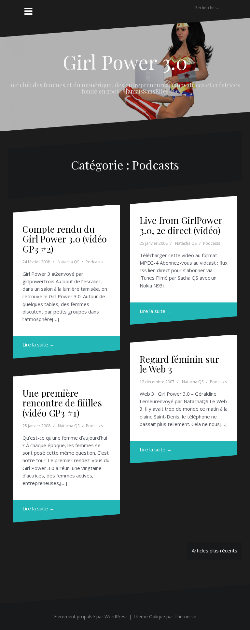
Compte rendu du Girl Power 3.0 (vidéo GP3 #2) (64, 239)
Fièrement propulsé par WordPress (91, 616)
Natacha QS (68, 262)
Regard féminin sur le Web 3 (179, 364)
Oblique (157, 616)
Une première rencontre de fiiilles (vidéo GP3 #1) (62, 403)
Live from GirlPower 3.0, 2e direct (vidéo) (181, 225)
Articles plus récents (214, 550)
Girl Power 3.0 (125, 62)
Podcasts (94, 262)
